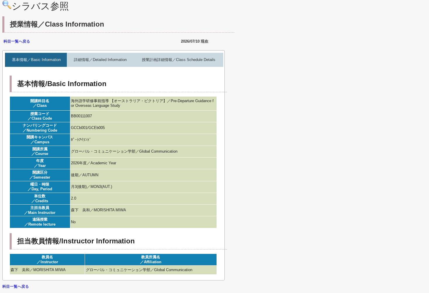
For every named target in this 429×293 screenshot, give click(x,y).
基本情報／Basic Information (36, 59)
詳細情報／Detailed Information (100, 59)
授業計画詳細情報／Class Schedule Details (178, 59)
